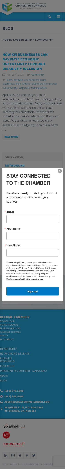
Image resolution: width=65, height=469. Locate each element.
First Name (13, 228)
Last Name (13, 245)
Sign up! (32, 291)
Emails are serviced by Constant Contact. (25, 279)
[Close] (60, 171)
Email (10, 211)
